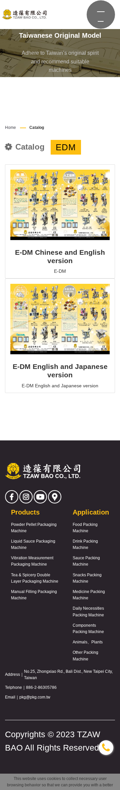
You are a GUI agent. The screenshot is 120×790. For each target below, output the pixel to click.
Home (10, 127)
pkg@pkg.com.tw (34, 697)
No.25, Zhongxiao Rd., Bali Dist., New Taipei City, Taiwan (68, 674)
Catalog (36, 127)
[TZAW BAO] (24, 14)
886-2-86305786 (41, 687)
